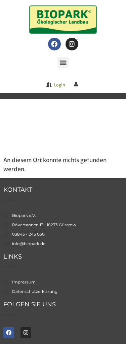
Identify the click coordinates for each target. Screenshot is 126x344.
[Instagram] (72, 44)
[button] (63, 62)
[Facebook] (54, 44)
